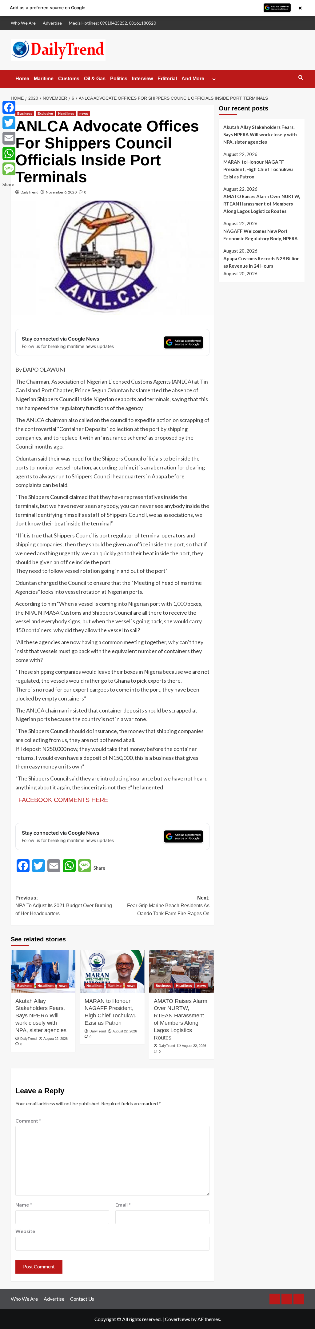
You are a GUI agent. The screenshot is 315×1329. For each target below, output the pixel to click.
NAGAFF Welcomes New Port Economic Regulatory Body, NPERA (260, 234)
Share (99, 868)
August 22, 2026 (55, 1038)
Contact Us (82, 1299)
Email (123, 1204)
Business (24, 113)
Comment (28, 1120)
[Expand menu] (213, 79)
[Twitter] (9, 122)
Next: (168, 905)
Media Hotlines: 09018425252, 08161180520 (112, 23)
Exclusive (45, 113)
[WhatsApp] (9, 153)
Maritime (44, 78)
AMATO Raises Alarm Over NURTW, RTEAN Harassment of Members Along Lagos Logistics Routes (180, 1019)
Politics (118, 78)
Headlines (66, 113)
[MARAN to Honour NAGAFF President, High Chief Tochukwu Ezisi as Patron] (112, 971)
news (83, 113)
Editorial (167, 78)
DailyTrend (29, 192)
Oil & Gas (95, 78)
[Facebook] (9, 107)
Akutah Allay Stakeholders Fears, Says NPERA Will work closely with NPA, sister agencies (40, 1015)
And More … (195, 78)
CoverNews (177, 1319)
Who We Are (23, 23)
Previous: (63, 905)
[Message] (9, 169)
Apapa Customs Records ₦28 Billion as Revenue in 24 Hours (261, 262)
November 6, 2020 (61, 192)
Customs (68, 78)
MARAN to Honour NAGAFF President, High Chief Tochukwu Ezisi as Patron (111, 1012)
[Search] (301, 77)
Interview (142, 78)
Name (23, 1204)
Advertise (52, 23)
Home (22, 78)
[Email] (9, 138)
